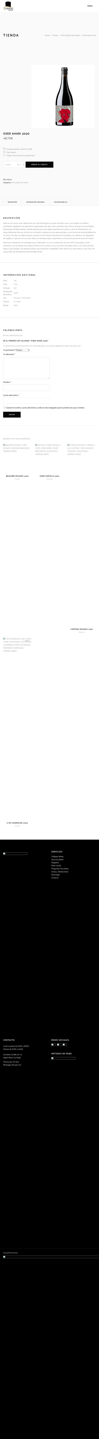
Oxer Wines (75, 35)
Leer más (13, 826)
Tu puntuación (9, 350)
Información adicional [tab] (35, 202)
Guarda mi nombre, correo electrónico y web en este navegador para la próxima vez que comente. (45, 407)
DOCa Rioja (65, 35)
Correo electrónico (11, 395)
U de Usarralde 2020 (17, 823)
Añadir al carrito (39, 164)
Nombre (7, 382)
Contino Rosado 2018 (82, 629)
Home (47, 35)
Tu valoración (9, 354)
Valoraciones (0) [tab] (60, 202)
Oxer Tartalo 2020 (49, 476)
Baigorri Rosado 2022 (17, 476)
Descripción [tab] (12, 202)
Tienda (55, 35)
